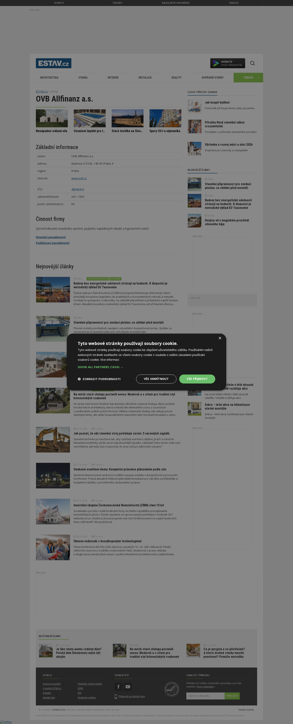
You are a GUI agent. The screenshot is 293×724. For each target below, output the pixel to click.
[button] (146, 367)
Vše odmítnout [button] (156, 379)
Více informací (109, 360)
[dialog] (146, 362)
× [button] (219, 338)
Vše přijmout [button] (197, 379)
